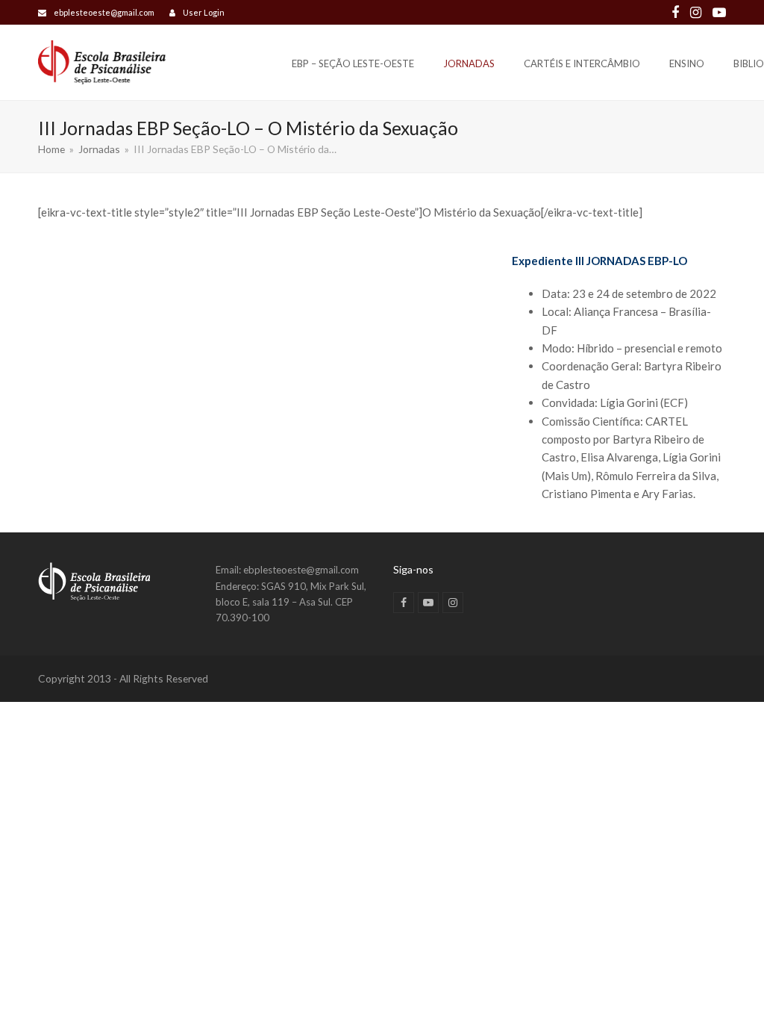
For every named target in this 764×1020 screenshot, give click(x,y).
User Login (204, 12)
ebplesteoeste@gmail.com (104, 12)
